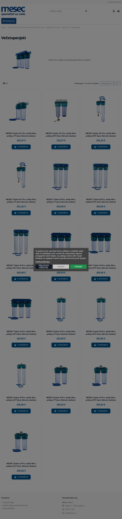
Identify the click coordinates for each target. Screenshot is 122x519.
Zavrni (61, 266)
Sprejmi (78, 266)
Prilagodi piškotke (44, 266)
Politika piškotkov (43, 261)
